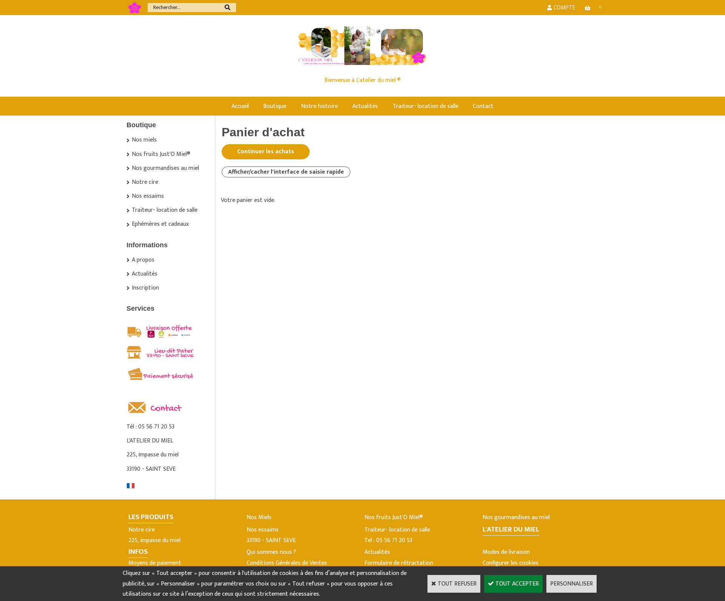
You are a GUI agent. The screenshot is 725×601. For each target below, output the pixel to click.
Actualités (365, 106)
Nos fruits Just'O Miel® (161, 154)
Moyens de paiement (154, 563)
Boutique (274, 106)
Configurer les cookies (510, 563)
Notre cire (145, 182)
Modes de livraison (506, 552)
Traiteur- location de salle (425, 106)
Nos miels (144, 140)
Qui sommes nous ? (271, 552)
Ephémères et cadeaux (160, 224)
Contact (483, 106)
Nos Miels (259, 517)
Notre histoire (319, 106)
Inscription (145, 288)
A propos (143, 260)
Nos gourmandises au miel (165, 168)
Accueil (240, 106)
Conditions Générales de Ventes (287, 563)
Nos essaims (148, 196)
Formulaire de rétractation (398, 563)
